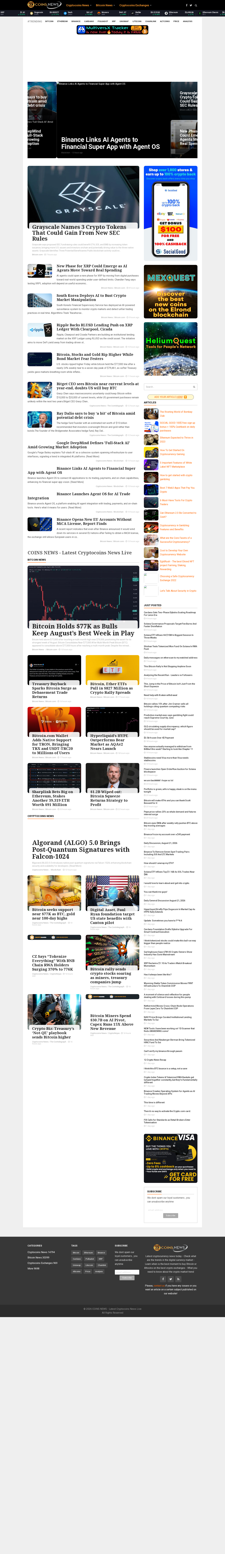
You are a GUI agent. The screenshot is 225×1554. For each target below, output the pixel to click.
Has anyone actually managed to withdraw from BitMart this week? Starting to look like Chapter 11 (168, 747)
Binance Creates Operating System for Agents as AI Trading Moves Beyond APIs (169, 1092)
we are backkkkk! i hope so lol (158, 780)
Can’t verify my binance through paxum (163, 1051)
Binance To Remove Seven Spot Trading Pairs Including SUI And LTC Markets (166, 853)
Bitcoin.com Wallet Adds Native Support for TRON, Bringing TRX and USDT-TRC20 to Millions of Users (52, 744)
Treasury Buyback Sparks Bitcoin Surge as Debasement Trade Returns (54, 690)
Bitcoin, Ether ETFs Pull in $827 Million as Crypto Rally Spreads (111, 688)
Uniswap (124, 21)
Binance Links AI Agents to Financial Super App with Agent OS (82, 470)
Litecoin (137, 21)
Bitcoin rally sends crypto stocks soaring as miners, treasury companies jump (110, 975)
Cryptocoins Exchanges (42, 1263)
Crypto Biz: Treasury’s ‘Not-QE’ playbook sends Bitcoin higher (53, 1033)
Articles (150, 402)
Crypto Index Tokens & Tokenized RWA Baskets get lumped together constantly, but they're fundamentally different (170, 1080)
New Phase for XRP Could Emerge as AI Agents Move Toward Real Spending (92, 268)
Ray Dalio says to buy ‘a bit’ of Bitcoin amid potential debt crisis (96, 415)
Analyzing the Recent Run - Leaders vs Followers (168, 675)
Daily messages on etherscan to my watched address (170, 657)
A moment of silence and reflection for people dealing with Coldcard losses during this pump (167, 995)
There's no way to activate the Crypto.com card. (167, 1111)
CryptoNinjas (55, 974)
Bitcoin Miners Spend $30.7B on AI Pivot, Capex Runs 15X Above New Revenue (111, 1022)
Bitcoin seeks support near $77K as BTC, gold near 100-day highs (53, 914)
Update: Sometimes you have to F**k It (163, 920)
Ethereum (62, 21)
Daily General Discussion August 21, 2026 (164, 900)
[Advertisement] (112, 58)
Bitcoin (49, 21)
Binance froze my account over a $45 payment (167, 834)
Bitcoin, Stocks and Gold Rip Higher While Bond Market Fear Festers (95, 356)
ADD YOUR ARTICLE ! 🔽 (170, 397)
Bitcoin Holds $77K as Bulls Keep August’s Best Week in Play (83, 629)
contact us (159, 1285)
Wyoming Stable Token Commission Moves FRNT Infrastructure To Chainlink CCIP (168, 984)
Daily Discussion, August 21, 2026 (160, 843)
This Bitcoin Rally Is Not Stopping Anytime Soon (167, 666)
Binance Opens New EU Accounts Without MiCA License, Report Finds (94, 521)
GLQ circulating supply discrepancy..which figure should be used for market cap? (168, 727)
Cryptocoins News (98, 406)
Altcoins (165, 21)
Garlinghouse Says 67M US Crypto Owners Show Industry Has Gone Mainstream (168, 953)
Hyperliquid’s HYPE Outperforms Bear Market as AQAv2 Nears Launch (109, 742)
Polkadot (103, 21)
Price (176, 21)
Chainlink (150, 21)
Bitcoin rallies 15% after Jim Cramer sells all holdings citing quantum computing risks (166, 705)
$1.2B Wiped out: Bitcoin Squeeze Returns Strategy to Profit (109, 798)
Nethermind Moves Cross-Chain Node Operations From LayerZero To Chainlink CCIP (169, 1007)
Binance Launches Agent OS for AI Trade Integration (79, 495)
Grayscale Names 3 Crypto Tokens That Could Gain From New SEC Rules (79, 232)
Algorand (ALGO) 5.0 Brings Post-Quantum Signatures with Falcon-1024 (81, 849)
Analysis (187, 21)
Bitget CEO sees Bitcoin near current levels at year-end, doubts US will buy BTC (98, 385)
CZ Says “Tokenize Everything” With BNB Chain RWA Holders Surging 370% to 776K (53, 963)
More (33, 1268)
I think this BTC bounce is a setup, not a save (165, 1068)
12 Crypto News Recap (155, 1060)
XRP (114, 21)
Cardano (89, 21)
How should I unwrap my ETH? (159, 863)
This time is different (154, 1102)
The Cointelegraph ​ (115, 406)
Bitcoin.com (37, 254)
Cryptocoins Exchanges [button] (134, 5)
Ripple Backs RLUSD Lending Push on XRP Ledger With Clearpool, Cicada (95, 327)
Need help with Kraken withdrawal (160, 695)
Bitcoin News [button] (104, 5)
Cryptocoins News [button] (77, 5)
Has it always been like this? (158, 974)
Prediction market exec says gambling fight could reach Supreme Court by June (169, 716)
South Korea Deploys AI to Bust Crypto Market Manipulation (91, 297)
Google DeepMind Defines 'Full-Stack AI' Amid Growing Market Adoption (79, 444)
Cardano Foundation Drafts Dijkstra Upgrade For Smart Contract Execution (168, 930)
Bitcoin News (107, 288)
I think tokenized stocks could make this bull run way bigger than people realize (170, 941)
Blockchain (119, 461)
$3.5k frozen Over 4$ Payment (159, 738)
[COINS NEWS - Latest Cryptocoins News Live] (45, 5)
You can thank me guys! (155, 892)
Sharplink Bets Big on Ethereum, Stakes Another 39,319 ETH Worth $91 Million (52, 798)
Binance (75, 21)
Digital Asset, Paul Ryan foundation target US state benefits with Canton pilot (112, 916)
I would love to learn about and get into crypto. (167, 883)
